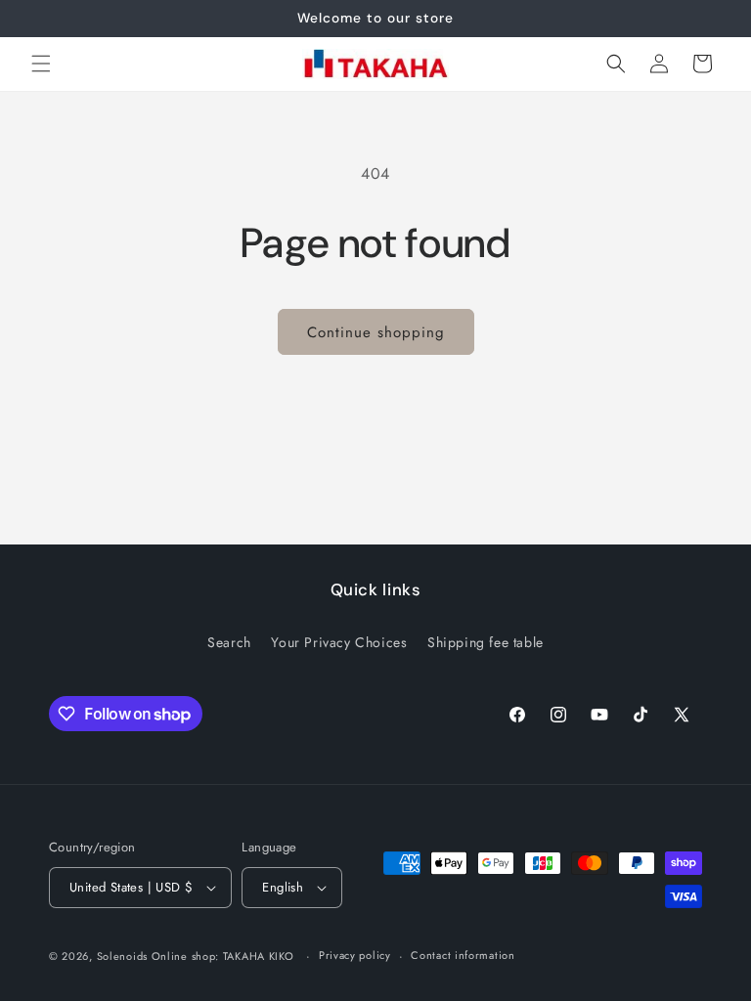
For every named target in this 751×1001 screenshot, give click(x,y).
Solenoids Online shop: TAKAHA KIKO (195, 956)
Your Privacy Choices (339, 642)
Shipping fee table (485, 642)
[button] (41, 63)
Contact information (462, 955)
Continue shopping (376, 332)
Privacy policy (355, 955)
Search (229, 642)
